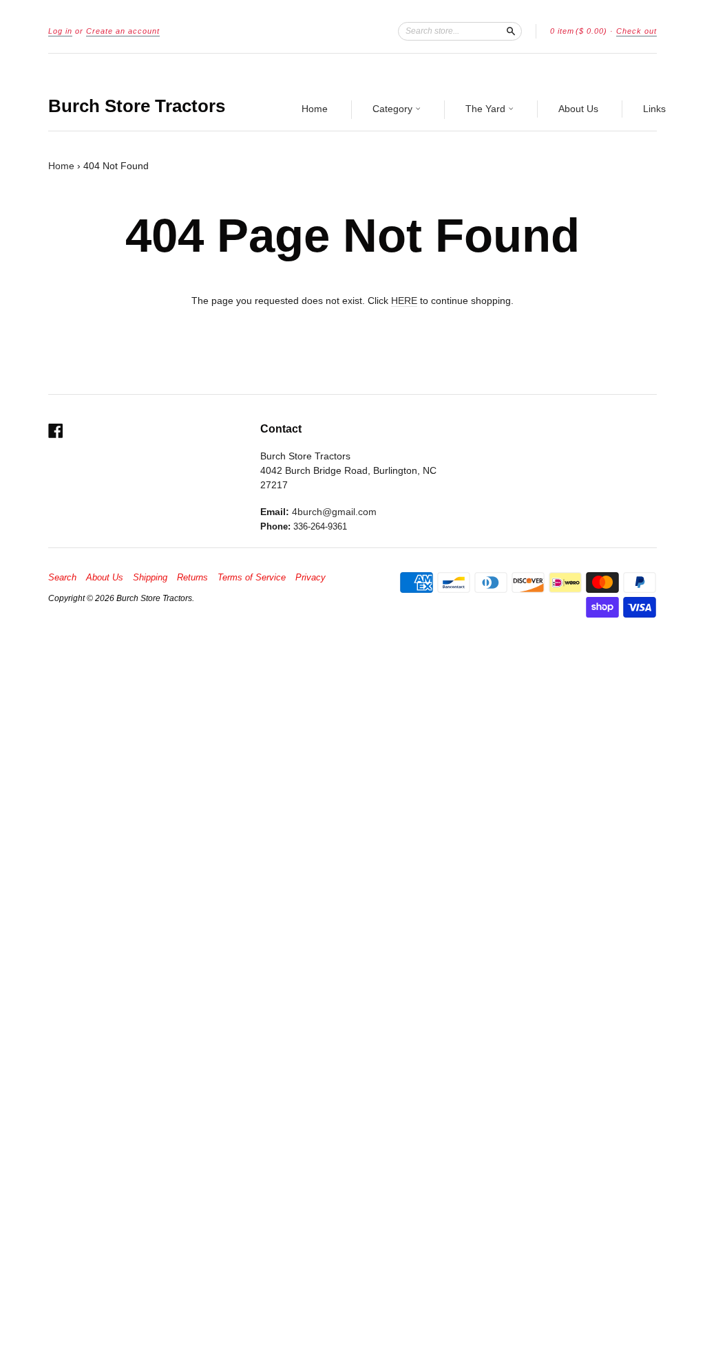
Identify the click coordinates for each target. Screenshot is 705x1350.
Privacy (310, 578)
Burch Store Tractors (136, 106)
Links (654, 108)
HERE (404, 300)
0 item (578, 31)
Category (393, 108)
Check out (636, 31)
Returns (192, 578)
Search (62, 578)
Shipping (150, 578)
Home (315, 108)
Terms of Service (252, 578)
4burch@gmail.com (334, 511)
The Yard (486, 108)
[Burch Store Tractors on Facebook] (55, 430)
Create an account (123, 31)
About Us (578, 108)
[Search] (511, 31)
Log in (60, 31)
